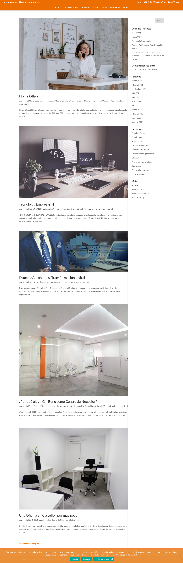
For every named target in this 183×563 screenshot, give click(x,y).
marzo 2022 (137, 81)
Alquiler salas (60, 101)
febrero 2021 (137, 114)
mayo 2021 (136, 101)
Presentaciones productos (142, 162)
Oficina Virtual (108, 101)
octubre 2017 (137, 122)
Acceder (135, 185)
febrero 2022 (137, 85)
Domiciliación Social (92, 101)
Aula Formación (59, 406)
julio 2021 (136, 93)
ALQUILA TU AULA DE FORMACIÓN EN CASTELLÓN (158, 2)
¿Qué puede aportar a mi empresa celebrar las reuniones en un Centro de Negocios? (148, 55)
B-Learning (136, 33)
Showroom (88, 209)
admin (25, 101)
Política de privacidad (103, 559)
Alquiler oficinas (47, 101)
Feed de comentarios (140, 193)
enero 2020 (136, 118)
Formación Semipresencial (143, 153)
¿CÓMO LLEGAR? (100, 8)
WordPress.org (138, 197)
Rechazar (86, 559)
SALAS (84, 8)
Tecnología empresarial (103, 209)
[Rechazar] (179, 556)
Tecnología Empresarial (36, 204)
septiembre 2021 (139, 89)
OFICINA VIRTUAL (71, 8)
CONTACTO (115, 8)
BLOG (125, 8)
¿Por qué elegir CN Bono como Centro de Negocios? (58, 401)
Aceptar (75, 559)
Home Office (29, 96)
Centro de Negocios (75, 101)
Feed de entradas (139, 189)
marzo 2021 (137, 109)
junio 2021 (136, 97)
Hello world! (152, 70)
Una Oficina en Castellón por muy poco (48, 515)
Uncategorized (122, 406)
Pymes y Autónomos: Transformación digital (52, 277)
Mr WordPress (138, 70)
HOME (57, 8)
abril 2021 (136, 105)
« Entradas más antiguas (29, 543)
